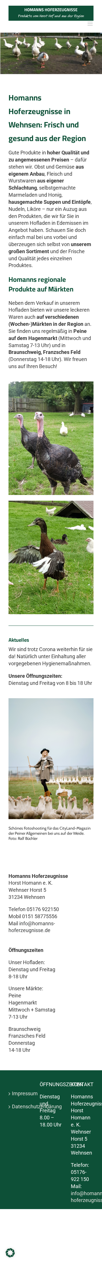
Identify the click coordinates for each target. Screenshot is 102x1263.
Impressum (20, 1093)
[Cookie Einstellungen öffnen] (10, 1255)
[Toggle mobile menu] (91, 24)
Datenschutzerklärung (20, 1106)
